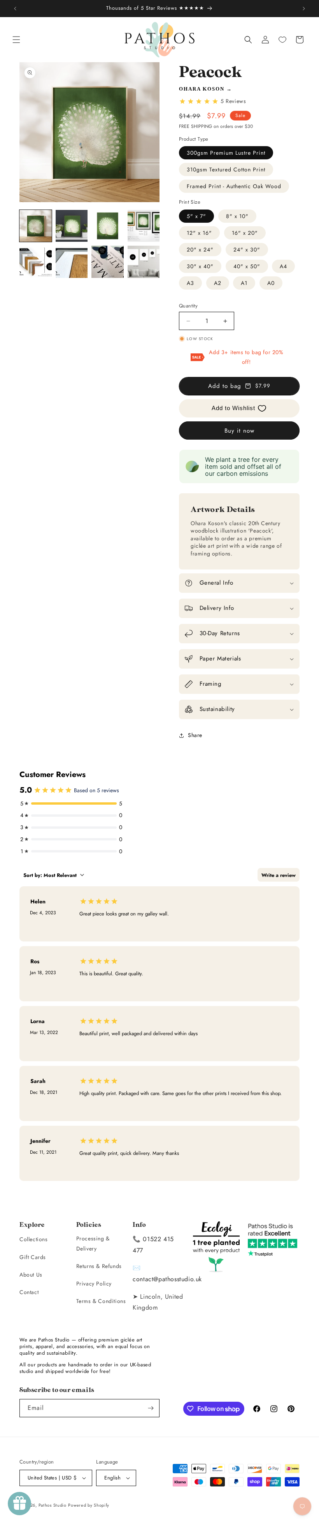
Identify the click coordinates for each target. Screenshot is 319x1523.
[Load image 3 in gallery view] (107, 226)
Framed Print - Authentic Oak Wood (234, 186)
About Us (30, 1274)
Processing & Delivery (93, 1243)
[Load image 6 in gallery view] (72, 262)
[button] (16, 39)
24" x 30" (246, 249)
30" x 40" (200, 266)
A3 (190, 283)
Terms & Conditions (101, 1301)
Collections (33, 1239)
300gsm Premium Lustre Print (226, 153)
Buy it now (239, 430)
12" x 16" (199, 233)
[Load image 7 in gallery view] (107, 262)
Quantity (188, 305)
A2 (217, 283)
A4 (283, 266)
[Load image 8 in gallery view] (144, 262)
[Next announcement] (303, 8)
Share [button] (195, 735)
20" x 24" (200, 249)
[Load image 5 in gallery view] (35, 262)
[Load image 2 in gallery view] (72, 226)
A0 (271, 283)
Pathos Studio (53, 1505)
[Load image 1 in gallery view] (35, 226)
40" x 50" (246, 266)
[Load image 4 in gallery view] (144, 226)
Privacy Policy (94, 1283)
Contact (29, 1292)
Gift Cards (32, 1257)
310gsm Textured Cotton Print (226, 169)
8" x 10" (237, 216)
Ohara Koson (201, 89)
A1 (244, 283)
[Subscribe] (150, 1408)
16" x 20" (245, 233)
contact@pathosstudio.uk (167, 1279)
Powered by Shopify (88, 1505)
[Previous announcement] (15, 8)
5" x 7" (196, 216)
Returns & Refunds (99, 1266)
